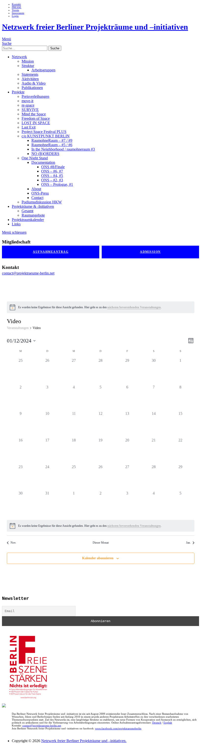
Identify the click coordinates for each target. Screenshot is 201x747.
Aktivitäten (30, 79)
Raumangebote (33, 215)
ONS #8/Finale (53, 167)
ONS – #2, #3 (52, 180)
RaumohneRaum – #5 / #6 (51, 145)
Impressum (18, 12)
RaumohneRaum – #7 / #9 (51, 140)
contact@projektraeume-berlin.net (28, 273)
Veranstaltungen (18, 328)
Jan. (188, 542)
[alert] (100, 307)
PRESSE (16, 7)
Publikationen (32, 88)
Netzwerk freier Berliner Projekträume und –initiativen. (83, 741)
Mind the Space (34, 114)
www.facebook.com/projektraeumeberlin (118, 728)
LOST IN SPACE (36, 123)
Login (15, 15)
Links (16, 224)
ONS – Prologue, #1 (57, 184)
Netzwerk (19, 57)
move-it (27, 101)
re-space (28, 105)
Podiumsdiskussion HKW (42, 202)
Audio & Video (34, 83)
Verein (15, 10)
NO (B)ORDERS (45, 154)
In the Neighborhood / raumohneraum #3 (63, 149)
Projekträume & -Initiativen (33, 206)
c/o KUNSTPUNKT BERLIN (46, 136)
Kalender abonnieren (97, 558)
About (36, 189)
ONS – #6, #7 (52, 171)
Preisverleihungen (35, 96)
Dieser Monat (101, 542)
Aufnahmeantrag (50, 251)
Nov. (13, 542)
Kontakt (16, 4)
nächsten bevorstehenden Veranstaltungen (134, 307)
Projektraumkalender (28, 220)
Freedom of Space (36, 118)
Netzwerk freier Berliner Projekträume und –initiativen (95, 26)
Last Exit (29, 127)
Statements (30, 74)
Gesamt (27, 211)
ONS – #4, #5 (52, 176)
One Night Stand (35, 158)
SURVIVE (30, 110)
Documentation (43, 162)
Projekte (18, 92)
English (167, 722)
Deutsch (156, 722)
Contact (37, 198)
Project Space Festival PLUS (44, 132)
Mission (28, 61)
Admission (150, 251)
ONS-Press (40, 193)
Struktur (28, 66)
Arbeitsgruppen (43, 70)
